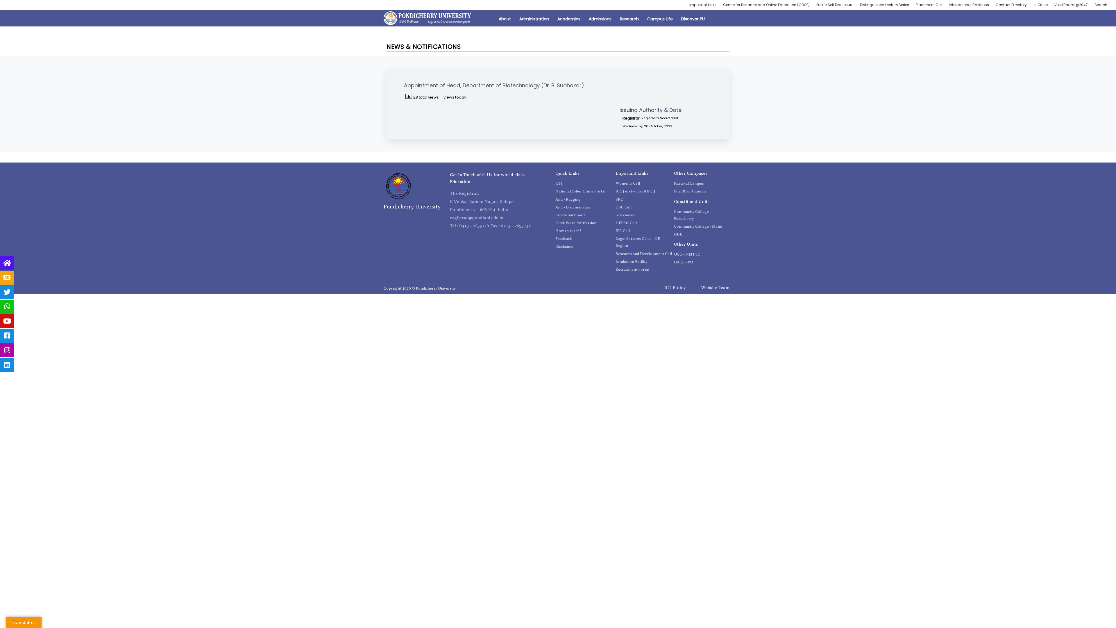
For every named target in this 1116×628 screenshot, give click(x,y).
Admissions (600, 19)
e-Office (1040, 4)
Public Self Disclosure (834, 4)
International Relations (969, 4)
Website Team (715, 287)
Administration (534, 19)
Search (1100, 4)
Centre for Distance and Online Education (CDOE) (766, 4)
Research (629, 19)
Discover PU (693, 19)
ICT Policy (675, 287)
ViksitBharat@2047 (1071, 4)
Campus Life (660, 19)
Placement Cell (929, 4)
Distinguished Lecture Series (884, 4)
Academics (568, 19)
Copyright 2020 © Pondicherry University (420, 288)
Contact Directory (1011, 4)
